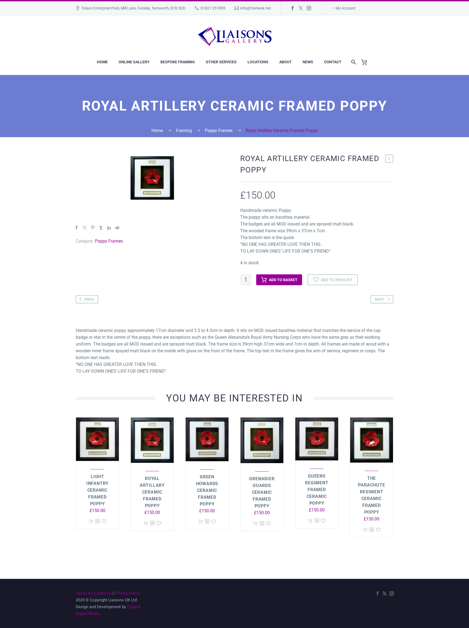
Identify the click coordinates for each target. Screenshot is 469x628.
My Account (345, 8)
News (308, 62)
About (285, 62)
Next (380, 299)
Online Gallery (134, 62)
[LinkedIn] (109, 227)
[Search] (352, 62)
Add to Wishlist (337, 280)
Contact (332, 62)
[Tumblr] (101, 227)
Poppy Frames (109, 241)
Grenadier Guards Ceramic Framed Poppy (261, 492)
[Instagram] (309, 8)
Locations (258, 62)
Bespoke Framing (177, 62)
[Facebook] (293, 8)
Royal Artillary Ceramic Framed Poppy (152, 492)
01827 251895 (213, 8)
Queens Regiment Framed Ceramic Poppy (316, 489)
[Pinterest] (93, 227)
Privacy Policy (127, 593)
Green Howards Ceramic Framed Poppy (207, 490)
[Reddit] (117, 227)
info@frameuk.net (255, 8)
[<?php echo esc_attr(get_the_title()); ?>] (97, 521)
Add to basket (283, 280)
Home (102, 62)
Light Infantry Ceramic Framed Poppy (97, 490)
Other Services (221, 62)
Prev (89, 299)
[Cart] (366, 62)
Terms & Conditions (94, 593)
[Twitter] (301, 8)
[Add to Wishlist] (104, 521)
